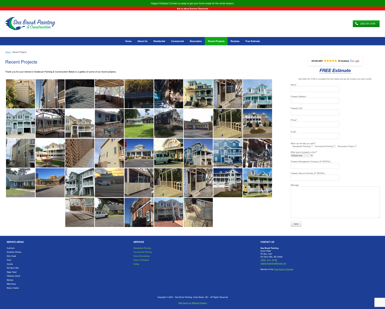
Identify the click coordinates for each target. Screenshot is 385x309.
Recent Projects (216, 41)
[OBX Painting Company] (30, 23)
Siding (136, 263)
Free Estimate (252, 41)
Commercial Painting (143, 251)
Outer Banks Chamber (283, 269)
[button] (335, 61)
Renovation (196, 41)
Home (128, 41)
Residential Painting (142, 248)
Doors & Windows (141, 259)
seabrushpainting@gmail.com (273, 263)
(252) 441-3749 (308, 78)
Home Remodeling (141, 256)
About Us (142, 41)
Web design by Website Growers (192, 302)
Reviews (235, 41)
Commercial (177, 41)
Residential (159, 41)
